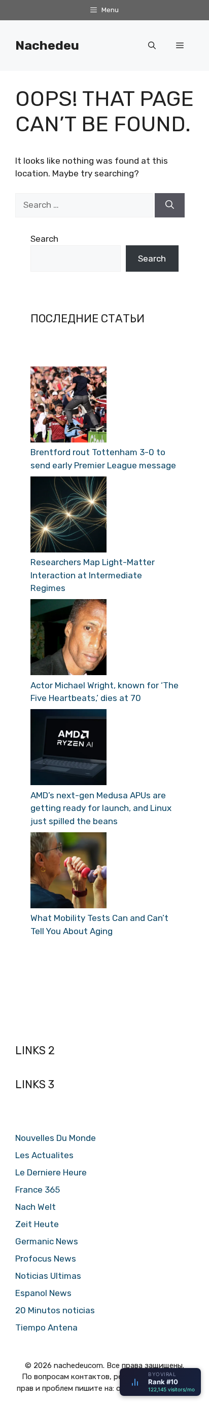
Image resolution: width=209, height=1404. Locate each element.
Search (44, 239)
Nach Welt (35, 1207)
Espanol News (43, 1293)
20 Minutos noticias (55, 1310)
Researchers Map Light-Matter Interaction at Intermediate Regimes (92, 575)
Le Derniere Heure (51, 1172)
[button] (152, 45)
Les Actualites (44, 1155)
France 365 (37, 1190)
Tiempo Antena (46, 1327)
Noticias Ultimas (48, 1276)
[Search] (170, 205)
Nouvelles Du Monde (55, 1138)
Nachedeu (47, 45)
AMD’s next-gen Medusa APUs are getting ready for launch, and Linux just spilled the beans (100, 808)
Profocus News (45, 1258)
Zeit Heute (37, 1224)
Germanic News (46, 1241)
